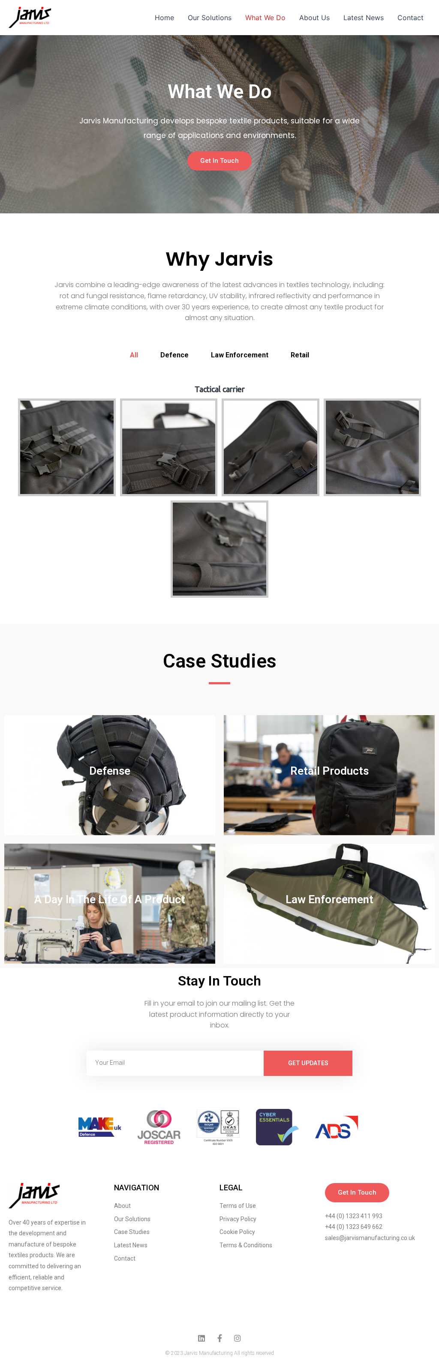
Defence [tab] (174, 355)
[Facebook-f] (219, 1338)
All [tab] (134, 355)
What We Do (265, 17)
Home (164, 17)
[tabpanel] (219, 494)
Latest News (363, 17)
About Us (314, 17)
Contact (410, 17)
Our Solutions (210, 17)
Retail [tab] (300, 355)
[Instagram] (237, 1338)
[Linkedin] (201, 1338)
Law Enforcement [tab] (239, 355)
